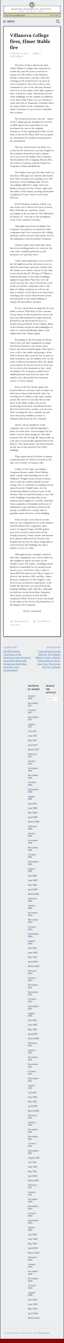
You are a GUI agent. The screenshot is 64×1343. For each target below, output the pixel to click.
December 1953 (33, 986)
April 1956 (33, 817)
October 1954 (32, 928)
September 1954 (33, 935)
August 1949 (31, 1294)
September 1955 (33, 862)
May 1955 (32, 885)
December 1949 (33, 1272)
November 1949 (33, 1279)
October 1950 (32, 1214)
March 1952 (33, 1110)
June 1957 (32, 735)
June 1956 (32, 808)
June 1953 (32, 1024)
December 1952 (33, 1058)
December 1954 (33, 914)
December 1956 (33, 769)
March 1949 (33, 1318)
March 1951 (33, 1180)
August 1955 (31, 870)
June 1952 (32, 1097)
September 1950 (33, 1221)
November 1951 (33, 1137)
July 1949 (32, 1299)
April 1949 (33, 1313)
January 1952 (32, 1123)
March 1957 (33, 749)
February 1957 (32, 755)
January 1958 (32, 697)
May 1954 (32, 957)
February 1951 (32, 1186)
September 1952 (33, 1079)
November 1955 (33, 848)
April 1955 (33, 889)
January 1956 (32, 834)
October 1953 (32, 1000)
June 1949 (33, 1304)
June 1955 (32, 880)
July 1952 (32, 1092)
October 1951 (32, 1144)
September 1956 (33, 790)
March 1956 (33, 821)
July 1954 (32, 948)
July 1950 (32, 1234)
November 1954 (33, 921)
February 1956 (32, 827)
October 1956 (32, 783)
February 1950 (32, 1258)
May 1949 (32, 1308)
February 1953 (32, 1044)
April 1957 (33, 745)
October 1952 (32, 1072)
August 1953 (31, 1014)
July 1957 (32, 731)
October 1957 (32, 711)
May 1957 (32, 740)
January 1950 (32, 1265)
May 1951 (32, 1171)
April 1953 (33, 1034)
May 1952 (32, 1101)
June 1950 (33, 1239)
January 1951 (32, 1193)
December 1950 (33, 1200)
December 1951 (33, 1130)
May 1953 (32, 1029)
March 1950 (33, 1252)
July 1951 (32, 1162)
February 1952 (32, 1116)
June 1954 (32, 952)
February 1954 (32, 972)
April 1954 (33, 961)
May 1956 (32, 812)
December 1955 (33, 841)
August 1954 (31, 942)
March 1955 (33, 894)
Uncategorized (21, 621)
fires (39, 621)
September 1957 (33, 718)
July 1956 (32, 803)
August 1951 (34, 1157)
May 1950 (32, 1243)
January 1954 (32, 979)
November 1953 (33, 993)
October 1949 (32, 1286)
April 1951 (32, 1176)
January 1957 (32, 762)
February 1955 (32, 899)
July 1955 (32, 875)
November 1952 (33, 1065)
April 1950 (33, 1248)
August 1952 (31, 1086)
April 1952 (33, 1106)
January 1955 (32, 906)
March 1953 (33, 1038)
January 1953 (32, 1051)
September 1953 (33, 1007)
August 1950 (31, 1228)
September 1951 (33, 1152)
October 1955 (32, 855)
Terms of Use (44, 1333)
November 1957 (33, 704)
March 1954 (33, 966)
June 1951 (32, 1166)
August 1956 (31, 797)
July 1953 (32, 1020)
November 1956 (33, 776)
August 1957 (31, 725)
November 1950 (33, 1207)
